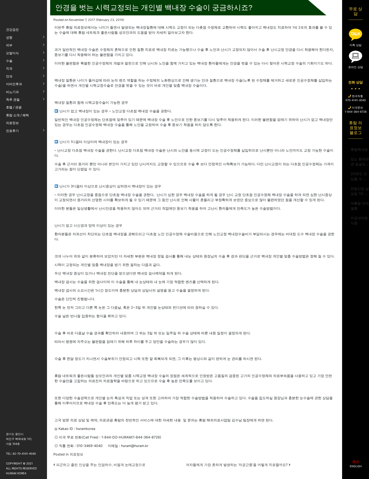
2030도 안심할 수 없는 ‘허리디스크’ (359, 176)
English (356, 466)
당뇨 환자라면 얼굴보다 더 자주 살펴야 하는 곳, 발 (360, 162)
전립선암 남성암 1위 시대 (360, 191)
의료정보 (76, 454)
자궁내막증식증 (359, 220)
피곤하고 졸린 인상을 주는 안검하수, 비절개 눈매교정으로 (100, 465)
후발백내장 (359, 149)
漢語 (355, 462)
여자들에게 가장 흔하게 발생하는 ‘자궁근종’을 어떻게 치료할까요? (237, 465)
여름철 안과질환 (360, 205)
